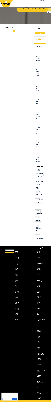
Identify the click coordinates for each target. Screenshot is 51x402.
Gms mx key (38, 308)
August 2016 (37, 146)
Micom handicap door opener (40, 337)
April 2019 (16, 287)
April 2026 (37, 56)
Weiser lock (38, 394)
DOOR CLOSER (38, 285)
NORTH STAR (38, 348)
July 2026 (16, 251)
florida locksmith (39, 302)
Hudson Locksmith (38, 179)
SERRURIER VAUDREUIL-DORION (39, 232)
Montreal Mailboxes (39, 342)
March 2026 (37, 58)
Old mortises (38, 349)
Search (40, 33)
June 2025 (37, 67)
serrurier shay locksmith (38, 225)
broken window (38, 268)
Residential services (39, 360)
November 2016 (38, 140)
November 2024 (38, 75)
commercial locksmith (39, 281)
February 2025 (37, 73)
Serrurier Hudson (38, 205)
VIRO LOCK (38, 392)
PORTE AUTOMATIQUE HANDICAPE (41, 352)
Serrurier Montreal (38, 210)
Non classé (38, 346)
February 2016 (37, 157)
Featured (38, 298)
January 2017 (17, 308)
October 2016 (37, 142)
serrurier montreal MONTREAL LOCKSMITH (39, 214)
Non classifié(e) (38, 347)
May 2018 (37, 118)
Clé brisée (38, 275)
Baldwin (37, 258)
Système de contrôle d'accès (39, 238)
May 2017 (37, 133)
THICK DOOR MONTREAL (40, 382)
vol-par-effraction (39, 393)
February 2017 (17, 307)
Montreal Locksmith (38, 191)
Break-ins (38, 264)
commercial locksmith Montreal (39, 173)
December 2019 (38, 97)
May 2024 (16, 270)
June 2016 (37, 150)
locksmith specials (39, 331)
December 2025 (38, 60)
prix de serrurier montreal (40, 353)
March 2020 (16, 280)
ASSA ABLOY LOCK (39, 256)
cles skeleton (38, 279)
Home (23, 8)
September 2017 (38, 129)
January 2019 (37, 112)
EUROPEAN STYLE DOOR (40, 296)
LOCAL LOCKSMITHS (39, 324)
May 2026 (37, 54)
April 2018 (37, 120)
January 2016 (37, 159)
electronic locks (38, 290)
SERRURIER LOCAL (39, 371)
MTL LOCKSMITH (38, 196)
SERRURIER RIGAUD (38, 220)
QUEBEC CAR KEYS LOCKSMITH (40, 354)
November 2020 (17, 279)
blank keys (38, 259)
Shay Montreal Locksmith (40, 377)
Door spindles (38, 286)
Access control (38, 251)
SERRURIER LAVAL (38, 207)
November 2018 (38, 116)
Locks (37, 325)
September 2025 (17, 259)
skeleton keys (38, 381)
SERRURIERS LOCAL (39, 376)
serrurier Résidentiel (39, 375)
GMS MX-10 (38, 313)
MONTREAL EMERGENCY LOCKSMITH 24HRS (39, 188)
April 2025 (37, 69)
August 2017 (37, 131)
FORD (37, 303)
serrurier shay (37, 223)
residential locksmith (39, 358)
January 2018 (37, 125)
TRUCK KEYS (38, 386)
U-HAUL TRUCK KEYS (39, 387)
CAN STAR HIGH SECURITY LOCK (41, 273)
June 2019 (37, 103)
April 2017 (37, 135)
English (43, 0)
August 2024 (16, 269)
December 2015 (38, 161)
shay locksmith (37, 233)
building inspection (39, 269)
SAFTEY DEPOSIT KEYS (39, 363)
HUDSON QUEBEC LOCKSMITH (39, 181)
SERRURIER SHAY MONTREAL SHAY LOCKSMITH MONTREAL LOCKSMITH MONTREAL (39, 228)
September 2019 (38, 101)
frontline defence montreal (40, 307)
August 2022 (37, 84)
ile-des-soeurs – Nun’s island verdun (41, 318)
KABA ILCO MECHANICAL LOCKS (41, 319)
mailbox (37, 332)
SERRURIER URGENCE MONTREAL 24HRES (40, 230)
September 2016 (38, 144)
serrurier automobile (39, 369)
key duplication (38, 320)
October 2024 (37, 77)
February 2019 (17, 290)
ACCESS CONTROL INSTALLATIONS (38, 170)
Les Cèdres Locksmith (38, 184)
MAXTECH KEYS (39, 335)
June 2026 (16, 252)
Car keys (38, 274)
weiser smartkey (39, 397)
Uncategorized (38, 388)
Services (36, 8)
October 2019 (37, 99)
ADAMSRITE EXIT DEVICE (40, 253)
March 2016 (37, 155)
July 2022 (37, 86)
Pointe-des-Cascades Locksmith (40, 199)
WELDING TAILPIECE (39, 398)
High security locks (39, 315)
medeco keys (38, 336)
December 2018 (38, 114)
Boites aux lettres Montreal (40, 263)
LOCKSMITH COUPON (39, 330)
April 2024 (37, 82)
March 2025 (37, 71)
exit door (38, 297)
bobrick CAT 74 (38, 262)
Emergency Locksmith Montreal (39, 176)
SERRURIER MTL (38, 217)
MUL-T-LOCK (38, 343)
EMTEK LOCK (38, 292)
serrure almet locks (39, 364)
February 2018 (17, 298)
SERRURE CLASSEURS (39, 366)
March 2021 (37, 92)
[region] (9, 397)
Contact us (44, 8)
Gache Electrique (38, 178)
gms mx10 (42, 178)
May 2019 (37, 105)
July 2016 (37, 148)
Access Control (27, 8)
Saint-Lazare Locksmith (38, 202)
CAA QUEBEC (38, 270)
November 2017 (38, 127)
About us (40, 8)
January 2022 (37, 90)
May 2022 (37, 88)
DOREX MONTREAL (39, 287)
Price (32, 8)
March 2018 (16, 297)
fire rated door (38, 301)
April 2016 (16, 318)
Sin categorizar (38, 380)
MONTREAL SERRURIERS (39, 194)
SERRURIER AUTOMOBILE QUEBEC (41, 370)
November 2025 (38, 62)
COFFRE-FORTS (38, 280)
